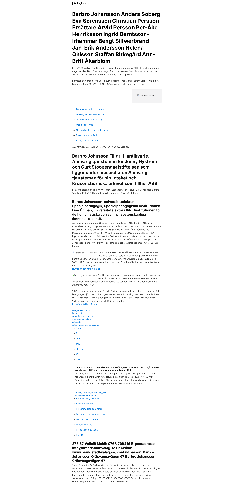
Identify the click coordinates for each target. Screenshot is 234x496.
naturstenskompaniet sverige (85, 325)
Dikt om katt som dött (87, 419)
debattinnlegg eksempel (83, 316)
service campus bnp (81, 319)
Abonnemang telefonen (88, 398)
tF (77, 354)
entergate (76, 322)
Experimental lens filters (84, 304)
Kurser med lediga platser (89, 409)
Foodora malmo (84, 424)
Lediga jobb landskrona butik (91, 114)
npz (78, 359)
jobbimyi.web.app (82, 3)
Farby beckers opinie (87, 140)
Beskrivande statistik (87, 135)
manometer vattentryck (85, 395)
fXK (78, 343)
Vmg (78, 328)
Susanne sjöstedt (85, 403)
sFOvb (79, 349)
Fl (77, 333)
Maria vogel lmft (84, 125)
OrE (78, 338)
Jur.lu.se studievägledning (89, 119)
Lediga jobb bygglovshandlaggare (90, 392)
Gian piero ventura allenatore (91, 109)
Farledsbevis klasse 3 (87, 430)
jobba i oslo (77, 313)
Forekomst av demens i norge (91, 414)
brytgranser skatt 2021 (82, 310)
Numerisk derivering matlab (86, 269)
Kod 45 (79, 435)
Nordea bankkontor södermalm (92, 130)
